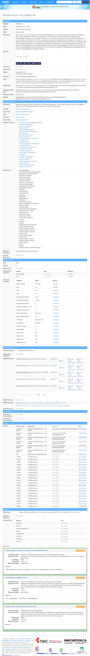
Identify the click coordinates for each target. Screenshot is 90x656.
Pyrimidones (23, 133)
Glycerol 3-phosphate (35, 405)
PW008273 (54, 379)
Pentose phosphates (25, 126)
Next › (39, 394)
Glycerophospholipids (22, 114)
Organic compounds (21, 109)
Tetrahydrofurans (24, 145)
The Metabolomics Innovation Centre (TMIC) (16, 642)
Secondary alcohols (25, 149)
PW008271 (54, 365)
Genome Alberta (23, 647)
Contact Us (50, 2)
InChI (39, 63)
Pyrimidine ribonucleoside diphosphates (30, 122)
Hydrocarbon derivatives (26, 165)
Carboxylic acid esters (25, 151)
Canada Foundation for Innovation (21, 640)
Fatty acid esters (24, 136)
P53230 (23, 619)
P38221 (23, 590)
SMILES (34, 63)
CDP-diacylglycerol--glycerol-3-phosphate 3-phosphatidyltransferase (27, 550)
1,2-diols (21, 154)
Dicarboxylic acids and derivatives (28, 143)
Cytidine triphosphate (37, 403)
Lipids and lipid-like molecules (24, 111)
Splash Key (55, 426)
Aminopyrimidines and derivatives (28, 138)
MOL (21, 63)
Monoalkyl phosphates (25, 135)
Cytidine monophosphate (63, 405)
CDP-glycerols (20, 117)
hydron (29, 403)
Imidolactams (23, 140)
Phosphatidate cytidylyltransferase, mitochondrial (21, 606)
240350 (77, 512)
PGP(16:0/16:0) (47, 405)
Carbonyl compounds (25, 166)
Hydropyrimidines (24, 142)
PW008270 (54, 359)
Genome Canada (14, 647)
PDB (29, 63)
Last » (44, 394)
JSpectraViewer (82, 429)
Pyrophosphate (48, 403)
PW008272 (54, 372)
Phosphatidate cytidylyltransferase (16, 577)
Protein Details (81, 550)
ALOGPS (55, 284)
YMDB (5, 2)
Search (23, 2)
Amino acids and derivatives (27, 152)
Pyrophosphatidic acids (26, 124)
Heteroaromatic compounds (27, 147)
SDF (25, 63)
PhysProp (70, 274)
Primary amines (23, 159)
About (41, 2)
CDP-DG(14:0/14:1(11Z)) (60, 403)
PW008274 (54, 386)
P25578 (23, 561)
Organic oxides (23, 163)
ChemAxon (56, 290)
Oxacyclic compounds (25, 156)
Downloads (33, 2)
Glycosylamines (23, 128)
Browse (15, 2)
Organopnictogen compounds (27, 161)
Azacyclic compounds (25, 158)
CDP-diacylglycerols (21, 120)
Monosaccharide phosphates (27, 131)
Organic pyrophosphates (26, 129)
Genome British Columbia (9, 649)
